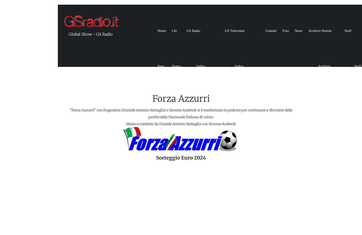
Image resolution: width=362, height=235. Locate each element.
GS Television (235, 31)
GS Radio (193, 31)
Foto (285, 31)
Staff (348, 31)
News (298, 31)
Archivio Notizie (320, 31)
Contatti (271, 31)
